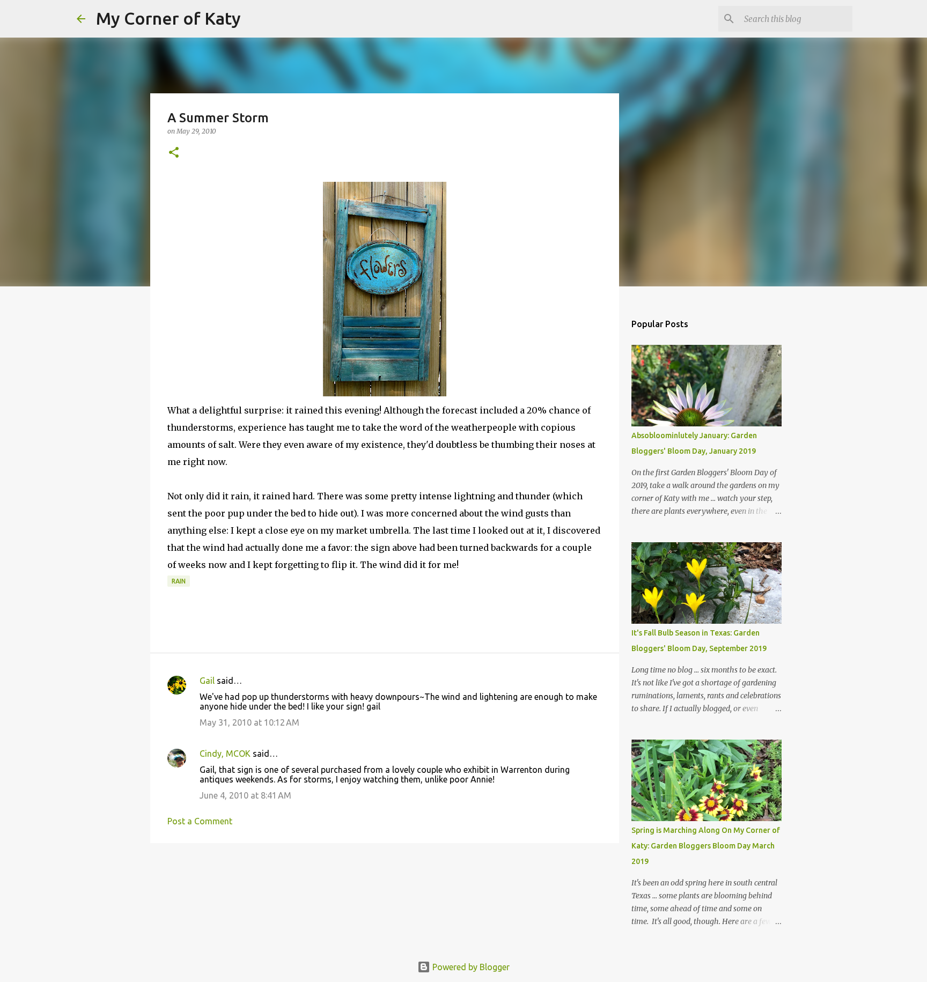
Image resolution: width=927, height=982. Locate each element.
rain (179, 581)
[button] (173, 153)
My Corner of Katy (168, 18)
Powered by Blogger (470, 967)
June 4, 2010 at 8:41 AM (245, 795)
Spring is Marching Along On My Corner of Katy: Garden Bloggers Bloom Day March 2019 (705, 846)
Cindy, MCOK (225, 753)
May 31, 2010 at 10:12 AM (249, 722)
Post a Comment (199, 821)
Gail (207, 680)
